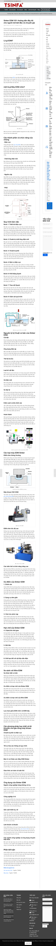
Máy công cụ (19, 25)
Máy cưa (18, 907)
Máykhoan (19, 909)
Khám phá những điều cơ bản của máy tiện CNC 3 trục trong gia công (8, 900)
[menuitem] (6, 10)
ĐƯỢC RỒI (28, 943)
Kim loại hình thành (21, 902)
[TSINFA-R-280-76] (14, 5)
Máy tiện (18, 900)
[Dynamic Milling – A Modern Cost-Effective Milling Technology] (55, 473)
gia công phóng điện (8, 496)
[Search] (51, 10)
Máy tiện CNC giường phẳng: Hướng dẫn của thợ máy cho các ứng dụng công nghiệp (8, 911)
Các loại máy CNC (8, 870)
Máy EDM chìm (17, 87)
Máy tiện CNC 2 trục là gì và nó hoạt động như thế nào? (8, 905)
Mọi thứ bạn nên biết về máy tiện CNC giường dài (8, 916)
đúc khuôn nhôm (25, 828)
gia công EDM (17, 144)
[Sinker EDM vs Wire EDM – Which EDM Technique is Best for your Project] (1, 473)
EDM (10, 41)
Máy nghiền (19, 904)
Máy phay (6, 873)
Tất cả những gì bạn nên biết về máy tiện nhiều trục (9, 920)
